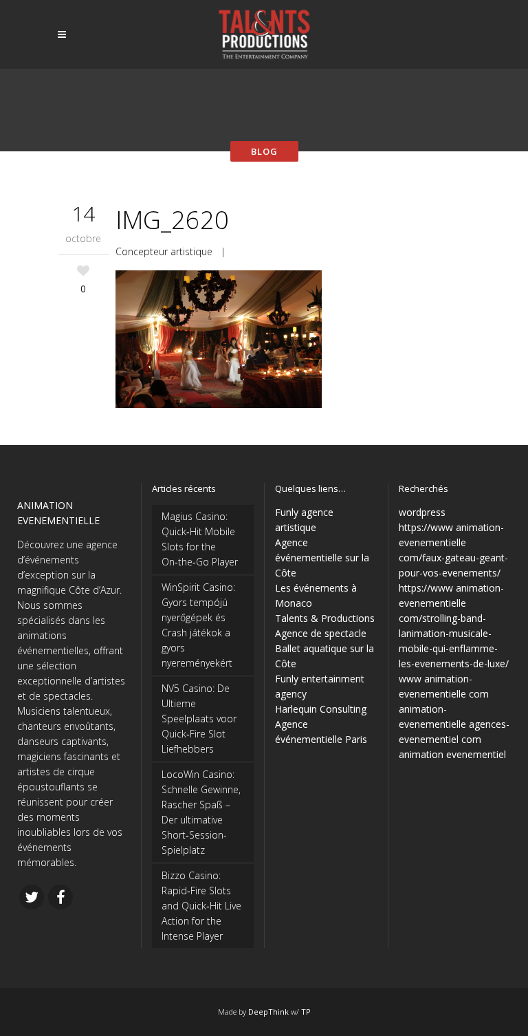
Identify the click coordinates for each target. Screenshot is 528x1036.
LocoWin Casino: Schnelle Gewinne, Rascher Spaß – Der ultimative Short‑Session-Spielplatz (201, 812)
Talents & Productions (325, 618)
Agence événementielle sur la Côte (322, 557)
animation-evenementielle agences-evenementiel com (454, 724)
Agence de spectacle (320, 633)
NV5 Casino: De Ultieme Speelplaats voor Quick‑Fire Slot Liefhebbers (199, 718)
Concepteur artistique (164, 251)
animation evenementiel (452, 754)
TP (306, 1011)
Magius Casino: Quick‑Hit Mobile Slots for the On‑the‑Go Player (200, 539)
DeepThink (268, 1011)
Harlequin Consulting (320, 708)
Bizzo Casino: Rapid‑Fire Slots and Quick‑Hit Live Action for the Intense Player (201, 905)
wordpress (422, 512)
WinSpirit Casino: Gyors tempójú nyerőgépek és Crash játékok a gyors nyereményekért (198, 625)
